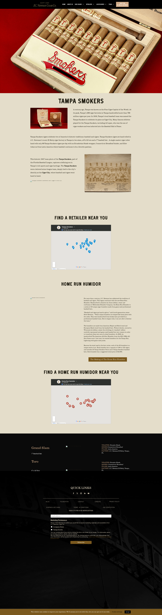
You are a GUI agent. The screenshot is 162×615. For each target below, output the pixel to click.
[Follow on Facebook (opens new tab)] (73, 493)
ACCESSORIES (100, 4)
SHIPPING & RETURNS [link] (53, 507)
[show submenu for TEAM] (113, 4)
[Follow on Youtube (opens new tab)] (88, 493)
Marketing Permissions (59, 520)
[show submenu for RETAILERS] (93, 4)
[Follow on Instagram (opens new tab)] (81, 493)
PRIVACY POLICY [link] (114, 501)
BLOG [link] (47, 502)
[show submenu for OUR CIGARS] (83, 4)
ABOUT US (70, 4)
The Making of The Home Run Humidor (107, 359)
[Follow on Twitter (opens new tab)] (77, 493)
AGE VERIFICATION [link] (109, 507)
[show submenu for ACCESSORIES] (106, 4)
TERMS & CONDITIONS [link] (81, 507)
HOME (63, 4)
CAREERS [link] (98, 502)
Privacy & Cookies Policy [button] (144, 613)
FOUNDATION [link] (64, 502)
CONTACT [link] (81, 502)
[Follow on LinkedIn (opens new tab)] (84, 493)
